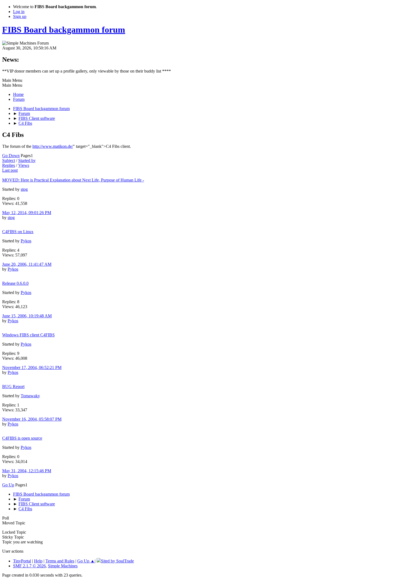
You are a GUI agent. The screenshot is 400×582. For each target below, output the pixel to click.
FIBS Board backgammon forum (63, 30)
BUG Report (13, 386)
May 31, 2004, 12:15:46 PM (26, 470)
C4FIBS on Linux (17, 231)
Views (23, 165)
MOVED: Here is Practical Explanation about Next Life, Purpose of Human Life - (73, 180)
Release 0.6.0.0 (15, 283)
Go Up (8, 485)
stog (24, 189)
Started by (27, 160)
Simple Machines (63, 566)
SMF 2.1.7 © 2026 (29, 566)
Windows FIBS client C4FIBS (28, 335)
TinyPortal (22, 561)
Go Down (11, 155)
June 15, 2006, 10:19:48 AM (27, 316)
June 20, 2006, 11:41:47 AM (26, 264)
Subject (8, 160)
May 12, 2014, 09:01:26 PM (26, 212)
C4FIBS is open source (22, 438)
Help (38, 561)
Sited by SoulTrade (117, 561)
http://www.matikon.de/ (52, 146)
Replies (8, 165)
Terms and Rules (59, 561)
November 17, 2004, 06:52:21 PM (31, 367)
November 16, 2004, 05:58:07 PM (31, 419)
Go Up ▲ (86, 561)
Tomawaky (30, 395)
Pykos (26, 241)
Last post (10, 170)
